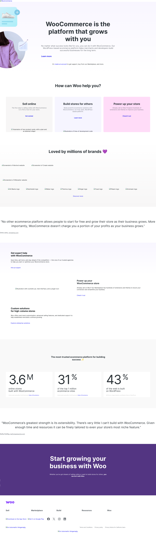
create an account (60, 64)
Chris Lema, (9, 233)
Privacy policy (99, 527)
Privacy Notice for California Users (115, 527)
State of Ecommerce (34, 395)
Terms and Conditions (86, 527)
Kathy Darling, (12, 434)
